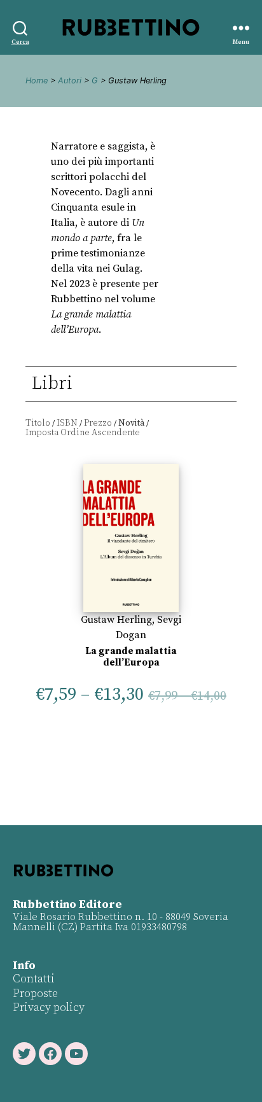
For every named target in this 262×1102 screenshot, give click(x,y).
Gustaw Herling (116, 619)
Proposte (35, 993)
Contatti (34, 979)
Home (36, 80)
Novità (131, 423)
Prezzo (98, 423)
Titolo (37, 423)
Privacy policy (49, 1007)
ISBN (67, 423)
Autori (69, 80)
